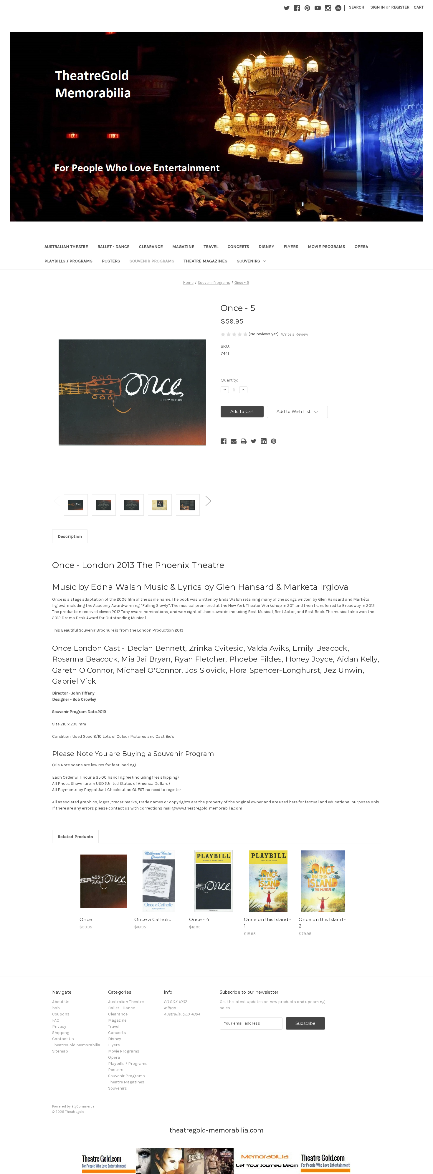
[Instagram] (328, 8)
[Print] (244, 441)
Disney (266, 246)
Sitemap (60, 1051)
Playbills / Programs (68, 261)
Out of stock (159, 886)
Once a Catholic (152, 919)
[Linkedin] (264, 441)
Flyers (291, 246)
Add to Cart (104, 886)
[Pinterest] (307, 8)
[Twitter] (287, 8)
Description (70, 536)
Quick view (103, 876)
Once (86, 919)
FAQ (56, 1020)
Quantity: (229, 380)
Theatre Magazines (205, 261)
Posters (111, 261)
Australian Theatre (66, 246)
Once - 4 (199, 919)
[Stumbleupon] (338, 8)
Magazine (183, 246)
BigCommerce (83, 1106)
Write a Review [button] (294, 334)
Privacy (59, 1026)
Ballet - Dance (113, 246)
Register (400, 7)
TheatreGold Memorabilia (76, 1045)
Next (208, 500)
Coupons (61, 1014)
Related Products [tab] (75, 836)
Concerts (238, 246)
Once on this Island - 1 (267, 923)
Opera (361, 246)
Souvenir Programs (152, 261)
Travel (211, 246)
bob (56, 1007)
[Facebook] (297, 8)
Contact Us (63, 1038)
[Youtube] (318, 8)
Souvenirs (248, 261)
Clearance (151, 246)
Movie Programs (326, 246)
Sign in (378, 7)
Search (356, 7)
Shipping (60, 1032)
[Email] (234, 441)
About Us (61, 1001)
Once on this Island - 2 (322, 923)
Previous (56, 500)
